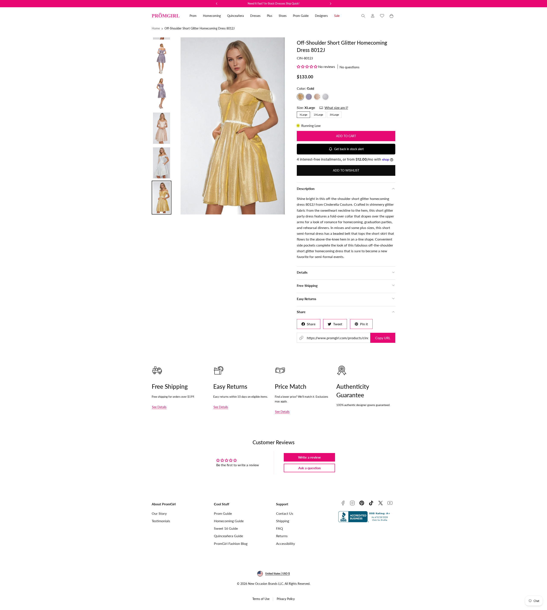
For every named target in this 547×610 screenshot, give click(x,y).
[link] (372, 16)
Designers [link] (321, 16)
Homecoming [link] (212, 16)
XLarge (303, 114)
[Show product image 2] (161, 59)
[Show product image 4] (161, 128)
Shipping (282, 521)
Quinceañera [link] (235, 16)
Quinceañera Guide (228, 536)
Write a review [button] (309, 457)
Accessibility (285, 543)
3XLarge (334, 114)
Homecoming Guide (229, 521)
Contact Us (284, 513)
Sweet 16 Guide (226, 528)
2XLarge (318, 114)
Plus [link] (269, 16)
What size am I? (336, 108)
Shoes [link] (283, 16)
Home (156, 28)
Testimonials (161, 521)
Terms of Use (260, 599)
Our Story (159, 513)
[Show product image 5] (161, 163)
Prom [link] (193, 16)
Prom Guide (223, 513)
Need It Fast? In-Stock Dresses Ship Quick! (274, 3)
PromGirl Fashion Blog (230, 543)
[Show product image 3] (161, 93)
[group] (233, 125)
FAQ (279, 528)
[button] (363, 16)
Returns (282, 536)
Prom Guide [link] (301, 16)
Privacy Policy (286, 599)
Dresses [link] (255, 16)
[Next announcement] (330, 3)
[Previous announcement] (216, 3)
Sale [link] (337, 16)
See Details (159, 407)
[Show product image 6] (161, 197)
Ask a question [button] (309, 468)
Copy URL (382, 338)
